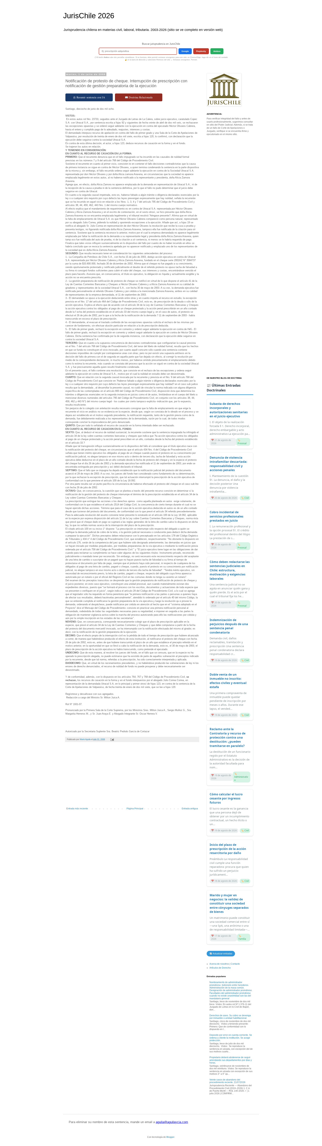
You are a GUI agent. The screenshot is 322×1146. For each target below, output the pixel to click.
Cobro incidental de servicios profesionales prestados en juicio (226, 516)
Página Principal (135, 808)
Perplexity (201, 51)
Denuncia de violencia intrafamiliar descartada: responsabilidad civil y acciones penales (228, 463)
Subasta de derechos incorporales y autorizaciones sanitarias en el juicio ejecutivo (229, 410)
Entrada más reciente (77, 808)
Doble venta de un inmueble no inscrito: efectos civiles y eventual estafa (228, 680)
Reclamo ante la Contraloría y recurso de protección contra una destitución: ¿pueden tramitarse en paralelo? (227, 737)
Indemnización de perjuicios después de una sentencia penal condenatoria (229, 626)
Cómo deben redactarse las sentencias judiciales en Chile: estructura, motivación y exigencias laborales (230, 570)
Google (185, 51)
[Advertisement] (132, 776)
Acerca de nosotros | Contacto (224, 964)
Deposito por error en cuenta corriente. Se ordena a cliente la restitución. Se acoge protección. (230, 1038)
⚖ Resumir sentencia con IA (89, 97)
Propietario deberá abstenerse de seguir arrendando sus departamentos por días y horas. (230, 1060)
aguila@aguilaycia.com (172, 1122)
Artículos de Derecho (220, 967)
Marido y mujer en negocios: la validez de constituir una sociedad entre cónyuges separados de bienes (229, 903)
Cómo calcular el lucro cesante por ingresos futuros (226, 798)
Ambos (216, 51)
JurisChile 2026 (88, 16)
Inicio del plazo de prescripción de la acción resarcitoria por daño (228, 849)
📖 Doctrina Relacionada (139, 97)
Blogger (170, 1137)
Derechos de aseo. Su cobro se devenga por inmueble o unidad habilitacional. (230, 1016)
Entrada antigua (190, 808)
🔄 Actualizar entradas (220, 953)
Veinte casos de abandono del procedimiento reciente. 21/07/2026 (227, 1081)
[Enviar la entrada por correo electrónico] (112, 739)
